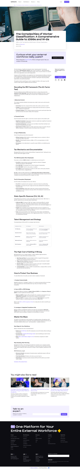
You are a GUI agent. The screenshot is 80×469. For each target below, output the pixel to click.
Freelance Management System (15, 447)
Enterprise (25, 438)
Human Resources (26, 440)
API (36, 441)
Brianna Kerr (22, 44)
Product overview (14, 436)
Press (49, 440)
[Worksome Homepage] (14, 1)
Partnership (50, 436)
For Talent (24, 447)
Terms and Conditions (64, 441)
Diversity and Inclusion (52, 443)
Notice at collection (34, 467)
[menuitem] (38, 2)
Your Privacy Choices (43, 467)
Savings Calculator (39, 438)
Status (37, 440)
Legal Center (63, 436)
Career (49, 438)
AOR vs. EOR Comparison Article (26, 301)
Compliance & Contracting (13, 441)
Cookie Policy (63, 440)
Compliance (25, 443)
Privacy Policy (63, 438)
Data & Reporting (13, 444)
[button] (20, 2)
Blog (14, 5)
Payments (12, 442)
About (49, 441)
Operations (25, 441)
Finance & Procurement (27, 445)
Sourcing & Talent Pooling (15, 438)
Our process (25, 436)
